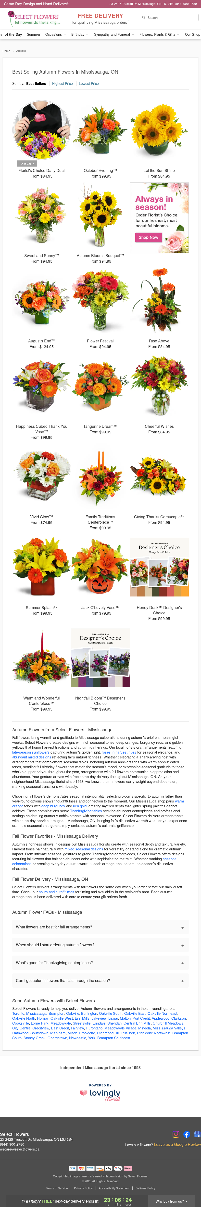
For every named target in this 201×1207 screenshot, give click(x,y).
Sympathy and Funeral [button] (112, 34)
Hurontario (94, 1027)
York (91, 1037)
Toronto (18, 1013)
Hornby (43, 1018)
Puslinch (128, 1032)
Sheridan (114, 1023)
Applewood (160, 1018)
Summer (33, 34)
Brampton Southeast (113, 1037)
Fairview (77, 1027)
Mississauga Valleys (169, 1027)
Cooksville (20, 1023)
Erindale (98, 1023)
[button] (188, 1186)
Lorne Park (40, 1023)
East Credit (60, 1027)
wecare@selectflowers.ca (19, 1149)
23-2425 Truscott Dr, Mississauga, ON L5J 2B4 (36, 1139)
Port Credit (141, 1018)
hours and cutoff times (56, 891)
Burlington (89, 1013)
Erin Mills (82, 1018)
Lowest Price (89, 83)
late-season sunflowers (31, 752)
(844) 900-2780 (12, 1144)
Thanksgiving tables (86, 810)
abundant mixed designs (31, 756)
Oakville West (61, 1018)
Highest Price (62, 83)
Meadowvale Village (120, 1027)
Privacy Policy (83, 1188)
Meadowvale (60, 1023)
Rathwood (20, 1032)
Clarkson (178, 1018)
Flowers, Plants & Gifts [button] (157, 34)
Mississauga (36, 1013)
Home (6, 51)
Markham (58, 1032)
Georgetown (57, 1037)
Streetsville (81, 1023)
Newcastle (77, 1037)
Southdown (39, 1032)
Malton (125, 1018)
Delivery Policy (145, 1188)
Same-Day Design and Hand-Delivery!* (37, 3)
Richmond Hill (108, 1032)
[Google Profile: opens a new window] (197, 1134)
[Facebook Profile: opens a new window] (186, 1134)
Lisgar (113, 1018)
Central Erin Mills (137, 1023)
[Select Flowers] (34, 19)
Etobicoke (87, 1032)
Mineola (144, 1027)
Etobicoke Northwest (153, 1032)
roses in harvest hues (119, 752)
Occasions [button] (54, 34)
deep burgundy (53, 805)
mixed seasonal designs (83, 848)
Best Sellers (36, 83)
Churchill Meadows (168, 1023)
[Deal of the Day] (159, 217)
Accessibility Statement (114, 1188)
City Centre (21, 1027)
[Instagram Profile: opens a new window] (176, 1134)
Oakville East (135, 1013)
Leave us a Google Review (177, 1144)
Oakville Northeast (162, 1013)
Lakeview (98, 1018)
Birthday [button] (78, 34)
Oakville (72, 1013)
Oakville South (110, 1013)
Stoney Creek (35, 1037)
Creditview (40, 1027)
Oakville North (23, 1018)
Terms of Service (57, 1188)
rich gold (80, 805)
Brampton (56, 1013)
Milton (72, 1032)
